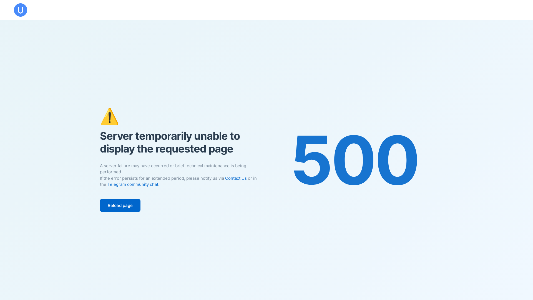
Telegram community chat (132, 184)
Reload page (120, 205)
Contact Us (236, 178)
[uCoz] (20, 10)
